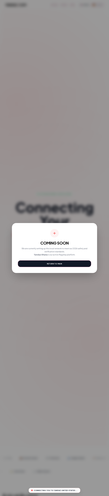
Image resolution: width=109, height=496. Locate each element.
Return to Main (54, 264)
